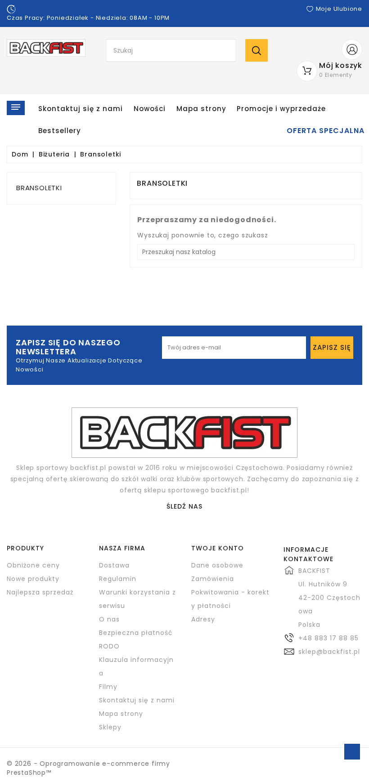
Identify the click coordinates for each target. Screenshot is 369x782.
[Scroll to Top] (352, 752)
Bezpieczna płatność (136, 632)
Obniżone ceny (33, 565)
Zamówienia (212, 578)
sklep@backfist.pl (329, 651)
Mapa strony (201, 108)
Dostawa (114, 565)
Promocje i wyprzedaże (281, 108)
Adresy (203, 619)
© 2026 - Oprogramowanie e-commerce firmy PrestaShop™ (88, 768)
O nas (109, 619)
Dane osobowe (217, 565)
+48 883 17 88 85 (328, 638)
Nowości (150, 108)
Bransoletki (39, 187)
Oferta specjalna (325, 130)
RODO (109, 646)
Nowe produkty (33, 578)
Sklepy (110, 727)
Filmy (108, 686)
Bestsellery (59, 130)
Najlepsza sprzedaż (40, 592)
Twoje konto (217, 548)
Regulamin (117, 578)
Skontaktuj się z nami (80, 108)
